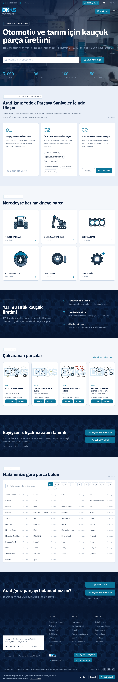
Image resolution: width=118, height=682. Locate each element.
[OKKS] (9, 11)
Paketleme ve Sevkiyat (80, 634)
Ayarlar (82, 677)
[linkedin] (109, 669)
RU (114, 3)
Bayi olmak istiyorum (101, 592)
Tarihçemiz (53, 626)
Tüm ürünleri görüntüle (102, 357)
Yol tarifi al (36, 646)
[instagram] (104, 669)
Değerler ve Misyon (56, 622)
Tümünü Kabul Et (107, 677)
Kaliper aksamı (100, 634)
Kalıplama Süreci (78, 626)
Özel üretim (99, 642)
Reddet (93, 677)
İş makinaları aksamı (102, 626)
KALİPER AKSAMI (51, 167)
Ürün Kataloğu (94, 59)
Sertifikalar (53, 634)
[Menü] (113, 11)
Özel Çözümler (77, 638)
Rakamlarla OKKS (55, 642)
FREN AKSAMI (67, 167)
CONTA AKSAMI (51, 162)
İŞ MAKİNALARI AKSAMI (54, 157)
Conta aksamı (100, 630)
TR (104, 3)
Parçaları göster (104, 171)
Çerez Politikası (35, 678)
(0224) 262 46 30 (11, 3)
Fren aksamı (99, 638)
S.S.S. (51, 646)
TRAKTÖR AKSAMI (52, 152)
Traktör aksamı (100, 622)
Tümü (51, 484)
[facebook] (113, 669)
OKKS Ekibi (52, 638)
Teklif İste (104, 11)
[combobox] (41, 60)
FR (111, 3)
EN (108, 3)
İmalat (74, 630)
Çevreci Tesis (53, 630)
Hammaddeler (77, 622)
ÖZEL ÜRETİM (50, 171)
